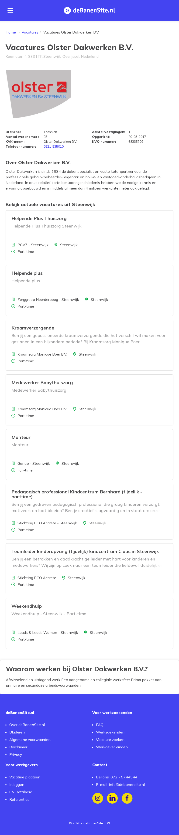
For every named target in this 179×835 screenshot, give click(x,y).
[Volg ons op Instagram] (97, 798)
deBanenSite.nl (94, 823)
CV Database (20, 792)
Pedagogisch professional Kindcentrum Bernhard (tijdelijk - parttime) (76, 494)
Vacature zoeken (110, 739)
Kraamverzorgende (32, 328)
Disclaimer (18, 747)
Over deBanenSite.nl (27, 724)
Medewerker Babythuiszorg (42, 382)
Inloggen (16, 784)
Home (11, 32)
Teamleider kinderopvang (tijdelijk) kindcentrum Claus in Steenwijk (85, 551)
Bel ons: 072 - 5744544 (116, 777)
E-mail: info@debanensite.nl (120, 784)
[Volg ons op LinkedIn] (112, 798)
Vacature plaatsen (24, 777)
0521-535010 (54, 146)
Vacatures (30, 32)
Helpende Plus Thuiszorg (39, 218)
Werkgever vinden (112, 747)
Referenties (19, 799)
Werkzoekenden (110, 732)
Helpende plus (27, 273)
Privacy (15, 754)
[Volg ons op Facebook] (127, 798)
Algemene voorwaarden (30, 739)
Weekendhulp (26, 606)
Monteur (21, 437)
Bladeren (17, 732)
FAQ (99, 724)
